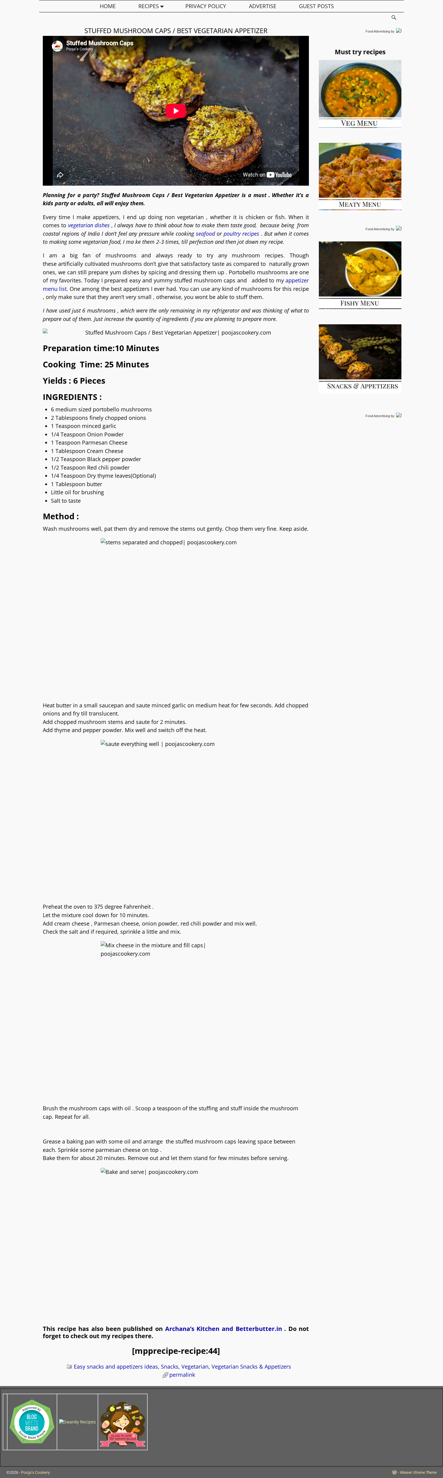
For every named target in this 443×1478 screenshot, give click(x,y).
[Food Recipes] (77, 1422)
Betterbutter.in (260, 1329)
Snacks (169, 1366)
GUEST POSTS (316, 6)
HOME (108, 6)
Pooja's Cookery (35, 1472)
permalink (182, 1374)
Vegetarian (195, 1366)
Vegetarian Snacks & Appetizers (251, 1366)
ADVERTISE (262, 6)
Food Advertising (378, 31)
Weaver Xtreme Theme (418, 1472)
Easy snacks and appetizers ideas (116, 1366)
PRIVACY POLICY (205, 6)
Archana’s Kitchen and (200, 1329)
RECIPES (148, 6)
